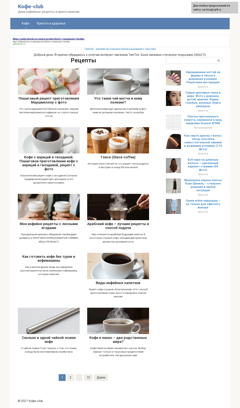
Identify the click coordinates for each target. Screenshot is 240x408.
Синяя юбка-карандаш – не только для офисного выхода (203, 204)
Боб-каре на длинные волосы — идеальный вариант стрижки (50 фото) (203, 165)
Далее (101, 377)
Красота (203, 86)
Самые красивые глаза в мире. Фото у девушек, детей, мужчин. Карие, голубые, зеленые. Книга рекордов (203, 99)
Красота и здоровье (51, 23)
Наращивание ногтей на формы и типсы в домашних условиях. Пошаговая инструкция (203, 77)
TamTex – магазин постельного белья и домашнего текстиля (120, 49)
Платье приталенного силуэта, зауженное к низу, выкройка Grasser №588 (203, 120)
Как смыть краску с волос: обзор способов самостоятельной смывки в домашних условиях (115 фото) (203, 142)
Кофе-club (30, 6)
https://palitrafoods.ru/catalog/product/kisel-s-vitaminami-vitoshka (41, 41)
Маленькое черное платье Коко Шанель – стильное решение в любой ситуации (203, 185)
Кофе (25, 23)
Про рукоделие (203, 127)
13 (88, 377)
